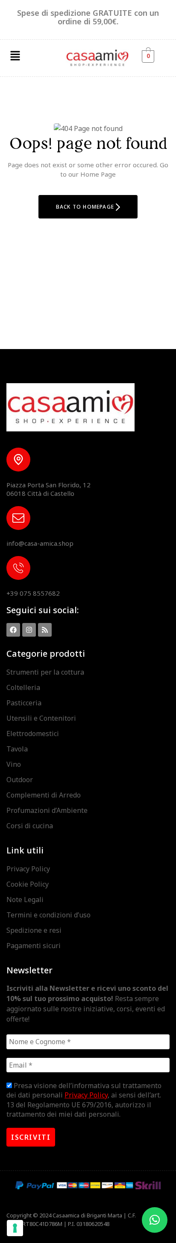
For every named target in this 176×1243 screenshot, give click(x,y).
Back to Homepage (86, 206)
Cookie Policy (27, 884)
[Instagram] (29, 630)
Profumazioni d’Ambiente (47, 810)
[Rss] (45, 630)
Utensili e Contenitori (41, 718)
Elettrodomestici (32, 733)
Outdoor (19, 779)
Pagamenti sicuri (33, 945)
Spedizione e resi (34, 930)
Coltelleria (23, 687)
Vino (13, 764)
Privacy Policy (28, 868)
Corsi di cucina (29, 825)
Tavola (17, 749)
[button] (14, 56)
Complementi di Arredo (43, 795)
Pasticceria (23, 702)
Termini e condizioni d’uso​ (48, 915)
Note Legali (25, 899)
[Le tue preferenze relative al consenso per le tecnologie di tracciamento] (15, 1228)
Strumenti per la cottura (45, 672)
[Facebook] (13, 630)
